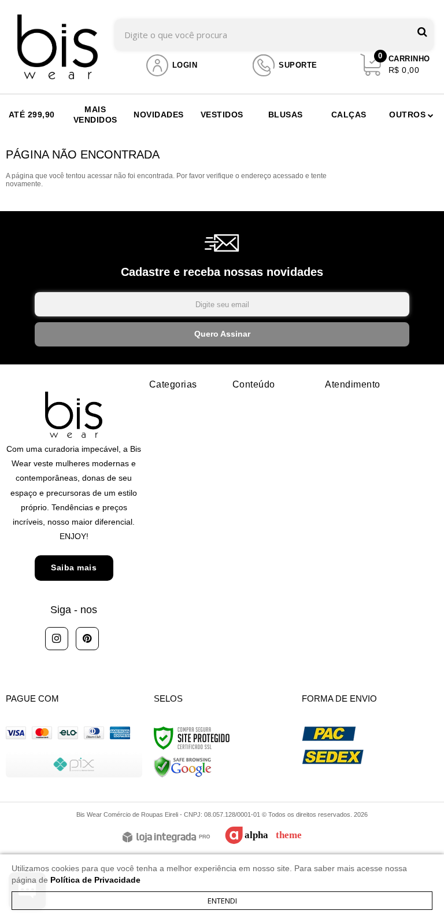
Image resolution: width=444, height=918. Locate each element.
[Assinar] (222, 334)
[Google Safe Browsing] (183, 766)
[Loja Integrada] (166, 838)
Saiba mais (74, 567)
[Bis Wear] (58, 46)
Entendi (222, 900)
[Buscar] (422, 32)
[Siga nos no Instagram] (56, 638)
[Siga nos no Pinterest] (87, 638)
